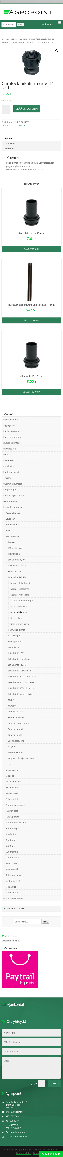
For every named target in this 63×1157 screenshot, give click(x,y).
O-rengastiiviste (16, 711)
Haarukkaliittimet (16, 629)
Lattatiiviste (13, 647)
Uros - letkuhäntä (18, 606)
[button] (56, 50)
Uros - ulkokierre (18, 618)
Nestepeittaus (12, 787)
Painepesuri (9, 460)
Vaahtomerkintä (13, 881)
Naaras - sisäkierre (19, 588)
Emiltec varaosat (11, 431)
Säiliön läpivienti (16, 740)
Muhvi (11, 699)
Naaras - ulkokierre (19, 594)
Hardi (8, 530)
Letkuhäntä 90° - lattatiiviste (22, 676)
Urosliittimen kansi (19, 624)
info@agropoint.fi (14, 1111)
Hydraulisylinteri (11, 442)
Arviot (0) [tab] (9, 148)
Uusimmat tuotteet (12, 483)
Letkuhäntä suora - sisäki (20, 694)
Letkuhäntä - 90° (16, 653)
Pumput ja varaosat (15, 805)
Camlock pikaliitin (17, 577)
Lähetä (55, 1083)
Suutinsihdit (12, 851)
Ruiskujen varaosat (27, 39)
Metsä (6, 454)
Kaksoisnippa (14, 635)
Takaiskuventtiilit (16, 752)
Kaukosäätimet (13, 536)
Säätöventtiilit (12, 869)
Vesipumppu (9, 489)
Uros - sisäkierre (17, 42)
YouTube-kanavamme (16, 1136)
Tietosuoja (26, 1149)
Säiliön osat (11, 863)
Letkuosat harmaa (17, 565)
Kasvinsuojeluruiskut (13, 495)
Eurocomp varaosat (12, 437)
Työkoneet (8, 477)
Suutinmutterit (13, 857)
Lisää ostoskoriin (27, 108)
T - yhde (12, 746)
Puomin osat (12, 810)
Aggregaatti (9, 425)
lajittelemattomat (11, 419)
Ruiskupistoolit (13, 816)
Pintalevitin (8, 466)
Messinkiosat (12, 770)
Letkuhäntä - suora (17, 664)
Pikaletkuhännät (16, 717)
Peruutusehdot (23, 1153)
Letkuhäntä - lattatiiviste (20, 659)
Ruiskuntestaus (13, 875)
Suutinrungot (12, 828)
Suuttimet (10, 845)
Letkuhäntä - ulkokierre (19, 670)
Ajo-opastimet (12, 524)
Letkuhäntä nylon (16, 559)
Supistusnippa (15, 735)
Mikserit (10, 775)
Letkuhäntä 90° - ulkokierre (21, 688)
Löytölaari (10, 518)
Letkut (9, 764)
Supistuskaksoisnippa (18, 723)
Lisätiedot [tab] (10, 143)
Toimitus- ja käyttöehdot (45, 1149)
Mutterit (12, 705)
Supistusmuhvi (15, 729)
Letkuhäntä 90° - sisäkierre (21, 682)
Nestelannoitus (13, 781)
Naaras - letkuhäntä (20, 583)
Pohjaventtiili (14, 571)
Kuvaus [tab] (8, 138)
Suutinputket (12, 840)
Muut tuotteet (10, 501)
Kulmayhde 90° (15, 641)
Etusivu (5, 39)
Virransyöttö (12, 886)
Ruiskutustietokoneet (16, 822)
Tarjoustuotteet (16, 908)
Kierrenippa (14, 553)
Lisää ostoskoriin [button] (31, 249)
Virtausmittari (12, 892)
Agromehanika (13, 513)
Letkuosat (41, 39)
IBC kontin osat (15, 548)
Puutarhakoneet (11, 472)
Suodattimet (12, 834)
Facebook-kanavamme (16, 1132)
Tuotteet (13, 39)
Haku (20, 24)
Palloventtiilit (12, 799)
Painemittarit (12, 793)
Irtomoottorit (9, 448)
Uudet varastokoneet (13, 898)
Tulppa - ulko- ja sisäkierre (21, 758)
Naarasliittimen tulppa (21, 600)
